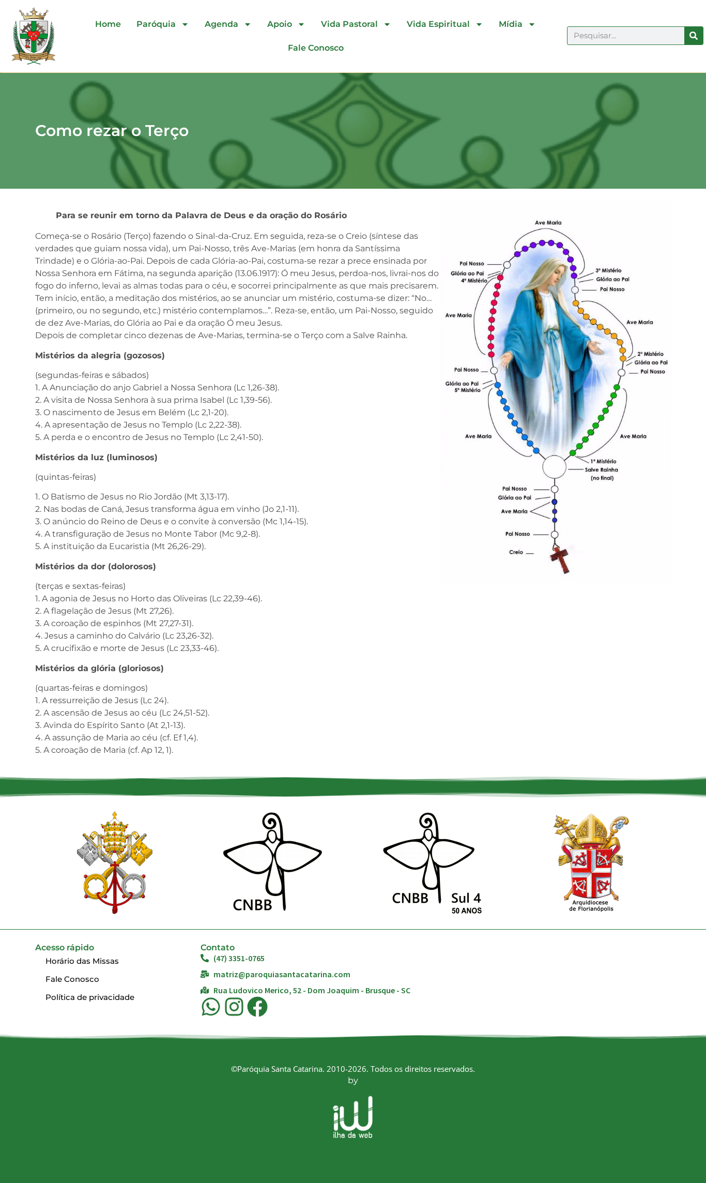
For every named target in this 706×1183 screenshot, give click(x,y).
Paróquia (156, 24)
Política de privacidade (89, 997)
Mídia (511, 24)
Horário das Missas (82, 961)
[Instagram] (234, 1006)
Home (108, 24)
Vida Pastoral (349, 24)
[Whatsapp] (211, 1006)
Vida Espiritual (438, 24)
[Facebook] (257, 1006)
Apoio (279, 24)
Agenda (221, 24)
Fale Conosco (316, 48)
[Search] (693, 35)
